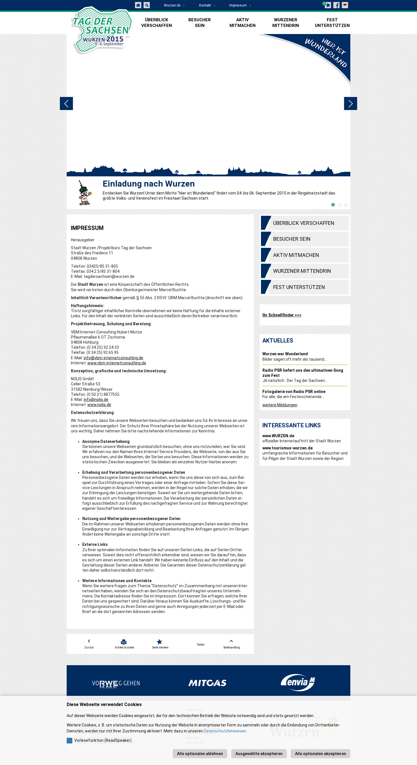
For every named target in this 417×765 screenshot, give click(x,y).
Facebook (336, 5)
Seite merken (160, 647)
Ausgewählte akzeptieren (259, 753)
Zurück (89, 647)
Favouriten (328, 5)
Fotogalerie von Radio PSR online (293, 391)
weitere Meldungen (279, 405)
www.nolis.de (99, 404)
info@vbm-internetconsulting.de (113, 358)
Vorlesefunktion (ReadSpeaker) (103, 740)
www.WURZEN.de (278, 436)
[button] (333, 205)
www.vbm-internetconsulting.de (116, 363)
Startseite (138, 5)
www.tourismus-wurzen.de (287, 448)
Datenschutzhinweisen (225, 731)
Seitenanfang (232, 647)
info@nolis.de (96, 399)
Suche (147, 5)
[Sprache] (345, 5)
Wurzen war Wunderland (285, 354)
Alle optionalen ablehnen (200, 753)
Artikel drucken (124, 647)
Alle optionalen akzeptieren (320, 753)
